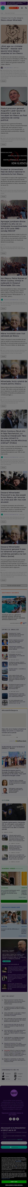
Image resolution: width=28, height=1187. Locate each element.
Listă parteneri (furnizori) (6, 1178)
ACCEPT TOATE (14, 1181)
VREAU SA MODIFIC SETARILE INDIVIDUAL (14, 1185)
